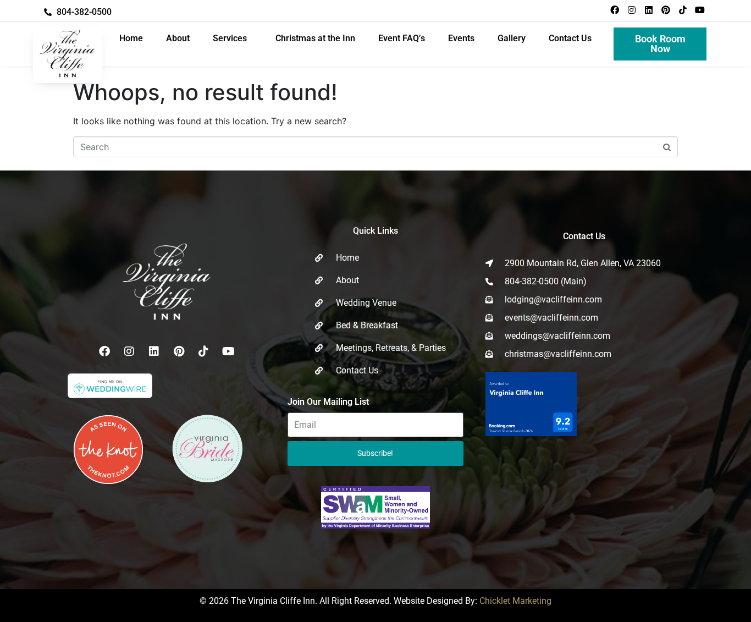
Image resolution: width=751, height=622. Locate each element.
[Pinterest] (665, 9)
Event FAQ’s (401, 38)
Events (461, 38)
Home (131, 38)
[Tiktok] (682, 9)
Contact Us (570, 38)
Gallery (512, 38)
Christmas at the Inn (315, 38)
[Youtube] (699, 9)
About (178, 38)
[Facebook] (614, 9)
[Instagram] (631, 9)
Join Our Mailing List (328, 402)
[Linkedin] (648, 9)
